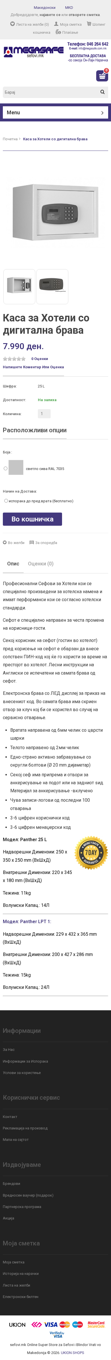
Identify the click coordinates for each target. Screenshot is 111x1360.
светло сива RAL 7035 (45, 469)
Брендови (11, 1183)
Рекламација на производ (25, 1128)
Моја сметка (71, 24)
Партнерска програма (22, 1207)
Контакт (10, 1117)
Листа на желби (16, 1285)
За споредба (46, 543)
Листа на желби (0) (32, 24)
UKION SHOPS (72, 1353)
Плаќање (70, 32)
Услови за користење (22, 1073)
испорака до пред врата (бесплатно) (41, 501)
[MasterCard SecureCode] (96, 1327)
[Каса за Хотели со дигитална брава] (55, 212)
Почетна (10, 139)
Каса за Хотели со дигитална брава (55, 139)
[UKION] (17, 1327)
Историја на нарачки (21, 1273)
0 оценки (39, 359)
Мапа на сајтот (16, 1139)
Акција (8, 1218)
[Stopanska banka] (37, 1327)
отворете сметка (84, 15)
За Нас (9, 1049)
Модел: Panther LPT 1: (27, 921)
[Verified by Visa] (57, 1337)
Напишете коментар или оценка (33, 367)
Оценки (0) (41, 564)
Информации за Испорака (25, 1061)
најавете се (50, 15)
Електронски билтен (20, 1297)
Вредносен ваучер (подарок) (28, 1195)
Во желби (16, 543)
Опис (13, 564)
